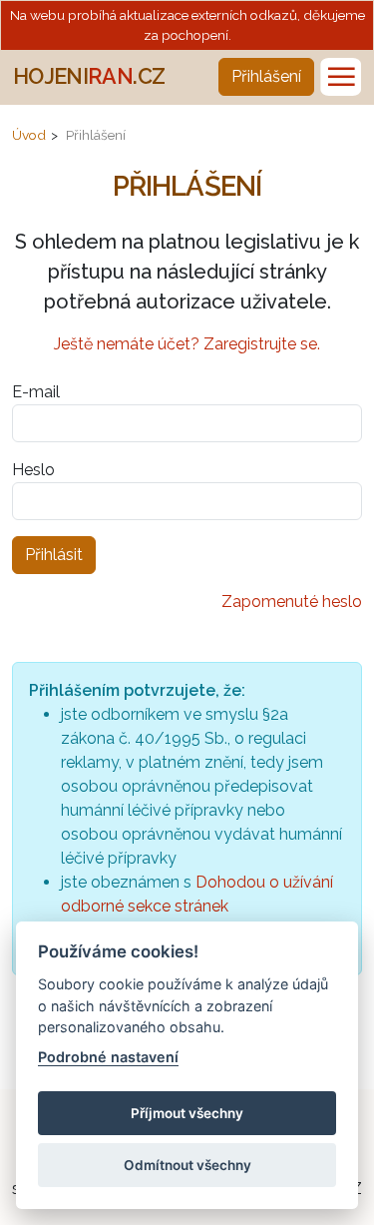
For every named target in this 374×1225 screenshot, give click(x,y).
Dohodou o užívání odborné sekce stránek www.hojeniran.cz (197, 906)
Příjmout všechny (187, 1113)
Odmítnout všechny (187, 1165)
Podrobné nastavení (108, 1056)
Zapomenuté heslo (291, 601)
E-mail (36, 391)
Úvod (29, 135)
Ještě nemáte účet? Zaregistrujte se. (187, 343)
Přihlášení (266, 76)
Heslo (33, 469)
